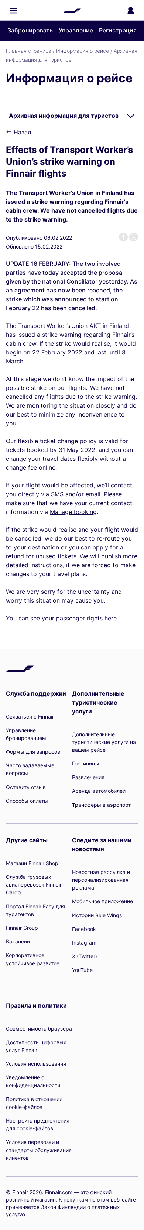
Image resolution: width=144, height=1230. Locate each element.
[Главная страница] (72, 10)
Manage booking (73, 511)
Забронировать (30, 30)
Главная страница (28, 51)
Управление (76, 30)
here (110, 618)
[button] (13, 10)
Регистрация (118, 30)
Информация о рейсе (82, 51)
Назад (21, 132)
